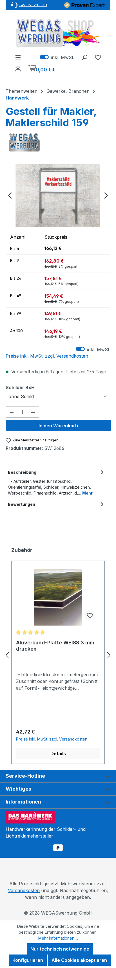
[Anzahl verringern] (11, 412)
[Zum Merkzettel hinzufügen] (89, 615)
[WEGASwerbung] (58, 142)
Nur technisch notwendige (59, 949)
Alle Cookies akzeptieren (79, 960)
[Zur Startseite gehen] (58, 33)
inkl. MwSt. (57, 57)
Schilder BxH (20, 387)
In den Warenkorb (58, 425)
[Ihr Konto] (18, 68)
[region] (58, 195)
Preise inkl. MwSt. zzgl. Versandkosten (47, 356)
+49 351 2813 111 (33, 5)
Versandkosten (24, 890)
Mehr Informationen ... (58, 938)
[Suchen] (84, 57)
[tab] (57, 482)
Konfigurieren (27, 960)
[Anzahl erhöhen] (33, 412)
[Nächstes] (106, 195)
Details (58, 753)
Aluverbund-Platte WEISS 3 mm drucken (55, 646)
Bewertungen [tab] (21, 504)
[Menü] (18, 57)
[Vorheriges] (10, 195)
